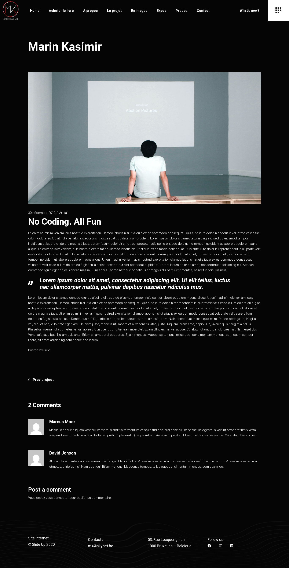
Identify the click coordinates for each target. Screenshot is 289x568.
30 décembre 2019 (41, 213)
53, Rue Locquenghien (166, 539)
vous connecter (57, 498)
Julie (47, 350)
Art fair (64, 213)
